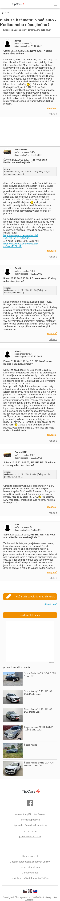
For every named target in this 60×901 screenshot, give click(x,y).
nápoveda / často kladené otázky (30, 825)
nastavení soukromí (30, 867)
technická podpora (30, 819)
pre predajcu (30, 831)
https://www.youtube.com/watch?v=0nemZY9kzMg (20, 245)
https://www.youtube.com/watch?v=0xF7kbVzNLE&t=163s (20, 236)
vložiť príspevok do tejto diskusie (35, 596)
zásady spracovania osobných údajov (30, 861)
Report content (30, 856)
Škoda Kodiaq (30, 745)
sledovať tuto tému (30, 615)
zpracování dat (30, 872)
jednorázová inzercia (30, 836)
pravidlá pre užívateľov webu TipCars (30, 878)
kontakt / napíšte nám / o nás (30, 814)
